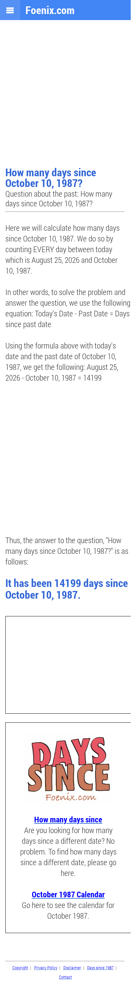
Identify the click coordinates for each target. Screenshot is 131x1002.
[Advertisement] (65, 94)
